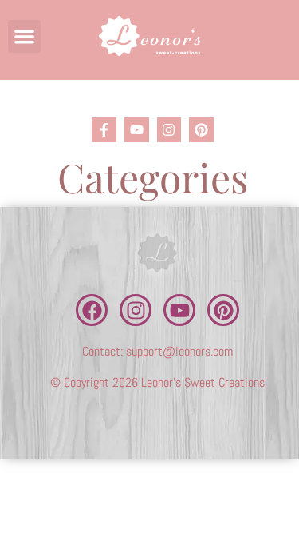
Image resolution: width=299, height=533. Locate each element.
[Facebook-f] (104, 129)
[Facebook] (92, 310)
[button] (24, 36)
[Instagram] (169, 129)
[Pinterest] (201, 129)
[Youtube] (136, 129)
